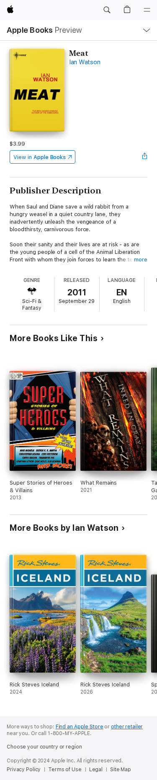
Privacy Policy (24, 769)
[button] (107, 10)
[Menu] (147, 10)
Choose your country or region (44, 747)
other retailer (127, 727)
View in (39, 157)
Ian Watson (84, 62)
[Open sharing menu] (144, 156)
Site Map (120, 769)
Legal (96, 769)
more (140, 259)
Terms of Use (65, 769)
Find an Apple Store (79, 727)
